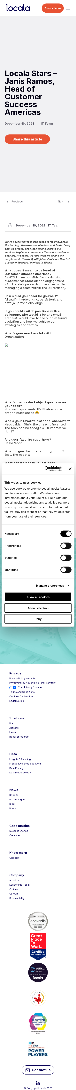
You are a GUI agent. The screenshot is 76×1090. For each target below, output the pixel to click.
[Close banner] (70, 468)
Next (61, 201)
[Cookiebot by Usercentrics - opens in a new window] (46, 468)
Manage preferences (50, 585)
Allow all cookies (38, 597)
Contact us (41, 1070)
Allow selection (38, 608)
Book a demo (53, 8)
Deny (38, 619)
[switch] (66, 546)
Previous (17, 201)
